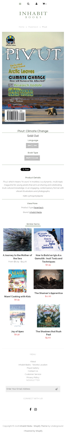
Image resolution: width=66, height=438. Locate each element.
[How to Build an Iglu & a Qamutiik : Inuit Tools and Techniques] (48, 250)
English (32, 145)
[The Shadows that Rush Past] (48, 327)
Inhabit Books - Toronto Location (33, 365)
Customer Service (33, 374)
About (33, 361)
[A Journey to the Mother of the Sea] (17, 250)
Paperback (33, 27)
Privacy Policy (33, 377)
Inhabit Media (35, 212)
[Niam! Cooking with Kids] (17, 292)
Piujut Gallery (33, 368)
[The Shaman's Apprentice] (48, 288)
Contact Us (33, 371)
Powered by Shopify (33, 431)
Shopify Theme (40, 426)
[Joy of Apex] (17, 327)
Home (21, 27)
